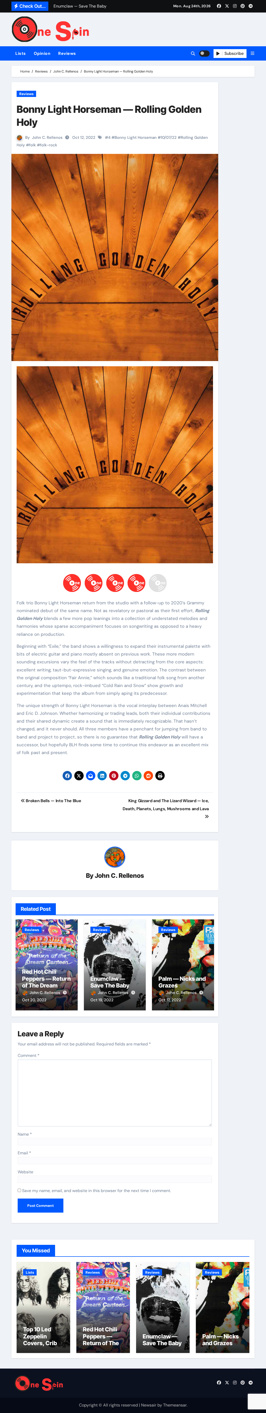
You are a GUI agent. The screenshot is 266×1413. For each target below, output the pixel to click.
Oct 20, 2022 (34, 1000)
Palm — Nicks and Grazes (220, 1339)
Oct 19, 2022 (102, 1000)
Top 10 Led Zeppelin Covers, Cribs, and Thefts (42, 1339)
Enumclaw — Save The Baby (109, 982)
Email (24, 1153)
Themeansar (175, 1405)
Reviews (67, 53)
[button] (252, 53)
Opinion (42, 53)
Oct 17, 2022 (169, 1000)
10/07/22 (169, 137)
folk (32, 145)
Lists (20, 53)
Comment (28, 1055)
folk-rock (48, 145)
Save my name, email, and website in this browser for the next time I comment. (96, 1190)
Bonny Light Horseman (136, 137)
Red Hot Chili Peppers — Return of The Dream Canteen (46, 982)
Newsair (148, 1405)
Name (25, 1134)
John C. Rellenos (47, 137)
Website (25, 1172)
